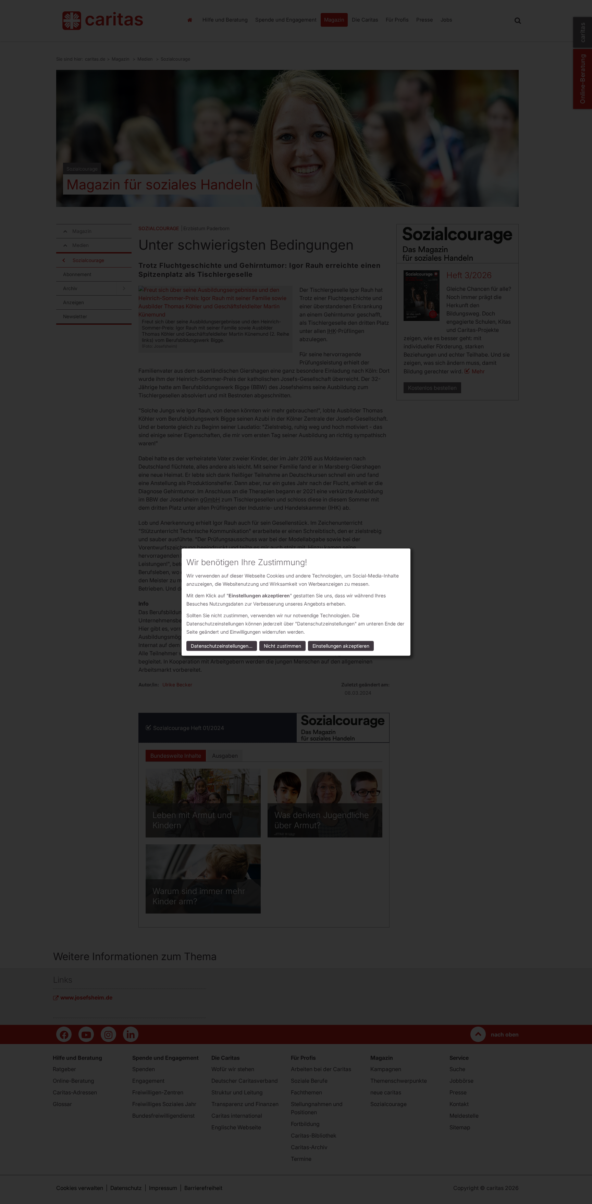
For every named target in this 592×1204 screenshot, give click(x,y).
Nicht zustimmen (282, 646)
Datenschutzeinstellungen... (221, 646)
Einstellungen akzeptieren (340, 646)
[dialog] (296, 602)
